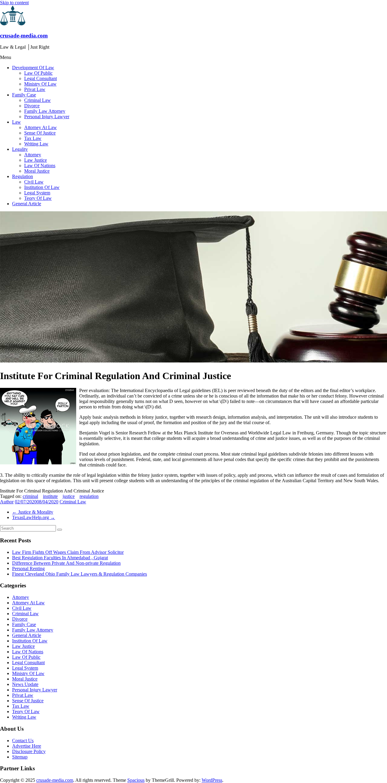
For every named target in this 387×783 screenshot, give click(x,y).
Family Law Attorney (44, 111)
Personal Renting (28, 568)
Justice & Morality (32, 512)
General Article (26, 203)
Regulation (22, 176)
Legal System (37, 192)
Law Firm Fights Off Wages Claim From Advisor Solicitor (68, 552)
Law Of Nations (39, 165)
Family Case (24, 94)
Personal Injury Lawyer (46, 116)
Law (16, 122)
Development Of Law (33, 67)
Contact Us (23, 740)
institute (50, 496)
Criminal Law (37, 100)
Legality (20, 149)
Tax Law (32, 138)
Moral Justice (37, 171)
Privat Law (34, 89)
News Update (25, 684)
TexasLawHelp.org (33, 517)
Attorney (32, 154)
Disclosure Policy (29, 751)
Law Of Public (38, 73)
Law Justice (35, 160)
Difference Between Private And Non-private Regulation (66, 563)
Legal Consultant (40, 78)
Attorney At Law (40, 127)
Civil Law (34, 181)
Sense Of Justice (40, 132)
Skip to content (14, 2)
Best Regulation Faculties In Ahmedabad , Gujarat (60, 557)
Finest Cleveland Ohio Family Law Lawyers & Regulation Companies (79, 574)
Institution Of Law (42, 187)
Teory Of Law (38, 198)
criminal (30, 496)
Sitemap (20, 756)
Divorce (32, 105)
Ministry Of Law (40, 83)
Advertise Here (26, 746)
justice (69, 496)
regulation (89, 496)
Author (7, 501)
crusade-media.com (24, 35)
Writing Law (36, 143)
